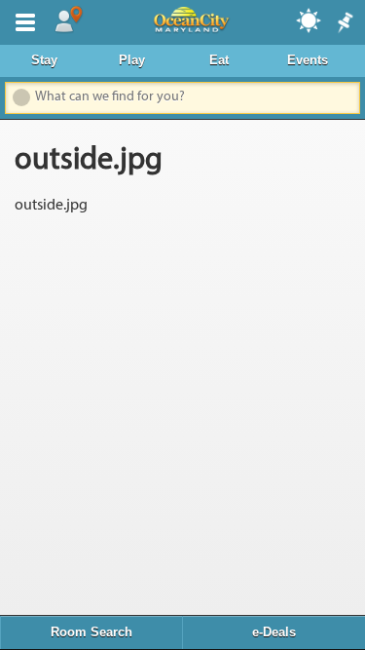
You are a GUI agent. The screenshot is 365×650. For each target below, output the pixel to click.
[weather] (309, 19)
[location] (68, 20)
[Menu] (21, 20)
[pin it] (343, 23)
